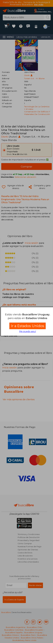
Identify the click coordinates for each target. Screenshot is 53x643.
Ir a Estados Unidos (27, 326)
